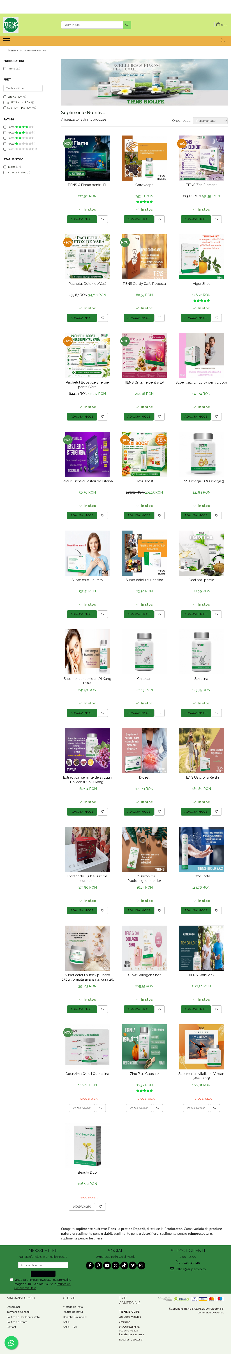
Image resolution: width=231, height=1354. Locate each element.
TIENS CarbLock (201, 975)
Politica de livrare (17, 1322)
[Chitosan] (144, 651)
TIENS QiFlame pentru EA (144, 382)
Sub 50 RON (15, 96)
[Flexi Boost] (144, 454)
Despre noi (13, 1306)
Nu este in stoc (16, 172)
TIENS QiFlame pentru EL (87, 185)
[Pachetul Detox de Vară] (87, 256)
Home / (13, 50)
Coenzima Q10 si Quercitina (87, 1074)
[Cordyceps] (144, 158)
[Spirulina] (201, 651)
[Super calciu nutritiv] (87, 553)
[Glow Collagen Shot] (144, 948)
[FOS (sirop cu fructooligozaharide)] (144, 849)
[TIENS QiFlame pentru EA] (144, 355)
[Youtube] (107, 1265)
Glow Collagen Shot (144, 975)
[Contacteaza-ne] (222, 40)
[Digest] (144, 750)
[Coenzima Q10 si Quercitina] (87, 1046)
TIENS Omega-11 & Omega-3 (201, 481)
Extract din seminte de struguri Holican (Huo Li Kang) (87, 779)
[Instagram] (141, 1265)
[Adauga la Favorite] (103, 219)
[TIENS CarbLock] (201, 948)
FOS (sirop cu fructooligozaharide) (144, 878)
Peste (11, 127)
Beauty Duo (87, 1172)
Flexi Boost (144, 481)
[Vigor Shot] (201, 256)
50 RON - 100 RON (18, 102)
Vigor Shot (201, 284)
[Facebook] (90, 1265)
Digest (144, 777)
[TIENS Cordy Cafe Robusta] (144, 256)
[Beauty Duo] (87, 1145)
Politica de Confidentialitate (23, 1317)
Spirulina (201, 679)
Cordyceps (144, 185)
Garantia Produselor (75, 1317)
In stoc (11, 166)
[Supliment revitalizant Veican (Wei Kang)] (201, 1046)
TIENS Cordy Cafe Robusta (144, 284)
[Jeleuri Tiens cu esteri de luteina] (87, 454)
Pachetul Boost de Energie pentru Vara (87, 384)
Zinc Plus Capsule (144, 1074)
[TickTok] (124, 1265)
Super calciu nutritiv (87, 580)
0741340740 (190, 1263)
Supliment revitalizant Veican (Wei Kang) (201, 1076)
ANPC (66, 1322)
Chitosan (144, 679)
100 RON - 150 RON (19, 107)
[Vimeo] (133, 1265)
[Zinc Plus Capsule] (144, 1046)
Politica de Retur (73, 1311)
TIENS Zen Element (201, 185)
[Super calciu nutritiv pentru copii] (201, 355)
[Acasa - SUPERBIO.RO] (26, 25)
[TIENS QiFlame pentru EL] (87, 158)
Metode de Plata (73, 1306)
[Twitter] (116, 1265)
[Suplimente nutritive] (144, 82)
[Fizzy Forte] (201, 849)
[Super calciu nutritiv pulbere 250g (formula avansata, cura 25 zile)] (87, 948)
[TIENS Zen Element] (201, 158)
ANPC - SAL (70, 1327)
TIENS (11, 68)
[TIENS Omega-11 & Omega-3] (201, 454)
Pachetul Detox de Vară (87, 284)
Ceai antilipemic (201, 580)
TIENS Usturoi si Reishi (201, 777)
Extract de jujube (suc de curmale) (87, 878)
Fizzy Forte (201, 876)
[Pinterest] (98, 1265)
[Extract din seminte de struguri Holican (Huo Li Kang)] (87, 750)
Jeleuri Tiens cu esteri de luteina (87, 481)
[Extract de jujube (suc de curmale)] (87, 849)
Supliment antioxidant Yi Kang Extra (87, 681)
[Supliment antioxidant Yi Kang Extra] (87, 651)
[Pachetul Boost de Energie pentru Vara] (87, 355)
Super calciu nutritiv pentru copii (201, 382)
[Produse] (7, 41)
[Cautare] (127, 25)
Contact (11, 1327)
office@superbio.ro (190, 1269)
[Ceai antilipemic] (201, 553)
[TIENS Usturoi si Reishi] (201, 750)
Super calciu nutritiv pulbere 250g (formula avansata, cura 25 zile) (87, 978)
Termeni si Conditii (18, 1311)
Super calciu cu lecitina (144, 580)
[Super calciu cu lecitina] (144, 553)
